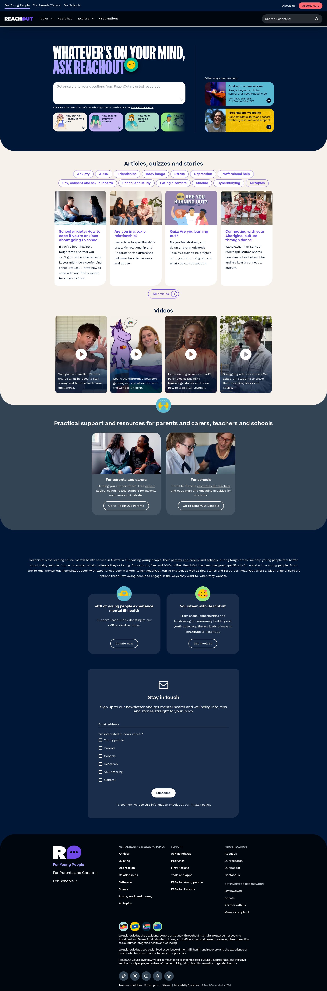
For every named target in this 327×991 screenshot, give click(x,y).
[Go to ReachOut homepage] (19, 19)
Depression (203, 174)
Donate (230, 898)
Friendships (127, 174)
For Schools (72, 5)
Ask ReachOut (150, 570)
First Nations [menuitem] (108, 18)
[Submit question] (181, 99)
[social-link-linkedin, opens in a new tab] (169, 976)
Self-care (125, 882)
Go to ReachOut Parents (126, 506)
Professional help (236, 174)
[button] (81, 354)
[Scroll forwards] (180, 122)
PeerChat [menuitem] (65, 18)
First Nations (180, 868)
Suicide (202, 183)
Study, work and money (135, 897)
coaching (113, 490)
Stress (179, 174)
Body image (155, 174)
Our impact (232, 868)
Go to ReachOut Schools (201, 506)
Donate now (124, 643)
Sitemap (166, 985)
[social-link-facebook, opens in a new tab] (157, 976)
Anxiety (83, 174)
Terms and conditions (130, 985)
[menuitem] (45, 19)
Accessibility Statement (187, 985)
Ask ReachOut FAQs (142, 107)
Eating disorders (173, 183)
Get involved (202, 643)
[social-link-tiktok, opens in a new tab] (123, 976)
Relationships (128, 875)
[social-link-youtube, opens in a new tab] (146, 976)
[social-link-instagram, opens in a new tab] (135, 976)
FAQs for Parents (183, 889)
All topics (257, 183)
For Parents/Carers (47, 5)
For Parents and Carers (73, 873)
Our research (234, 861)
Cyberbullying (228, 183)
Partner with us (235, 905)
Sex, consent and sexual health (87, 183)
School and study (136, 183)
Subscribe (163, 793)
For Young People (17, 5)
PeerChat (69, 570)
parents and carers (185, 560)
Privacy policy (200, 804)
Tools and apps (181, 875)
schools (212, 560)
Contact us (232, 875)
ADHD (103, 174)
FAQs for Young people (187, 882)
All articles (161, 294)
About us (289, 5)
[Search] (316, 18)
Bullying (124, 861)
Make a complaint (237, 912)
